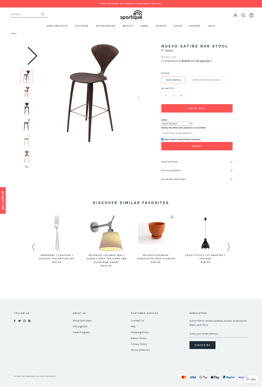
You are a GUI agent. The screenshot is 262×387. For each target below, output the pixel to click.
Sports (161, 26)
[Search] (243, 15)
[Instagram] (24, 321)
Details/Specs (171, 170)
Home (144, 26)
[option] (26, 76)
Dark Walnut (173, 79)
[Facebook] (15, 321)
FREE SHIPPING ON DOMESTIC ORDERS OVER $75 (131, 3)
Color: (164, 119)
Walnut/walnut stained (206, 79)
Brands (195, 26)
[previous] (48, 97)
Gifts (178, 26)
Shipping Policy (140, 332)
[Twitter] (19, 321)
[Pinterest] (29, 321)
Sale (211, 26)
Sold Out (197, 108)
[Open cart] (251, 15)
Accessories (105, 26)
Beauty (128, 26)
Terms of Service (140, 350)
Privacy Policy (139, 344)
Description (169, 162)
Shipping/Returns (173, 179)
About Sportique (82, 320)
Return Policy (139, 338)
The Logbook (80, 326)
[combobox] (25, 14)
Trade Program (81, 332)
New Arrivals (57, 26)
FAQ (133, 326)
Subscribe (202, 345)
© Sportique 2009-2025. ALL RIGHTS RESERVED (34, 376)
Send (196, 146)
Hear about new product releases (183, 139)
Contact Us (137, 320)
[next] (138, 97)
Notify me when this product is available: (183, 127)
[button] (197, 61)
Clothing (81, 26)
